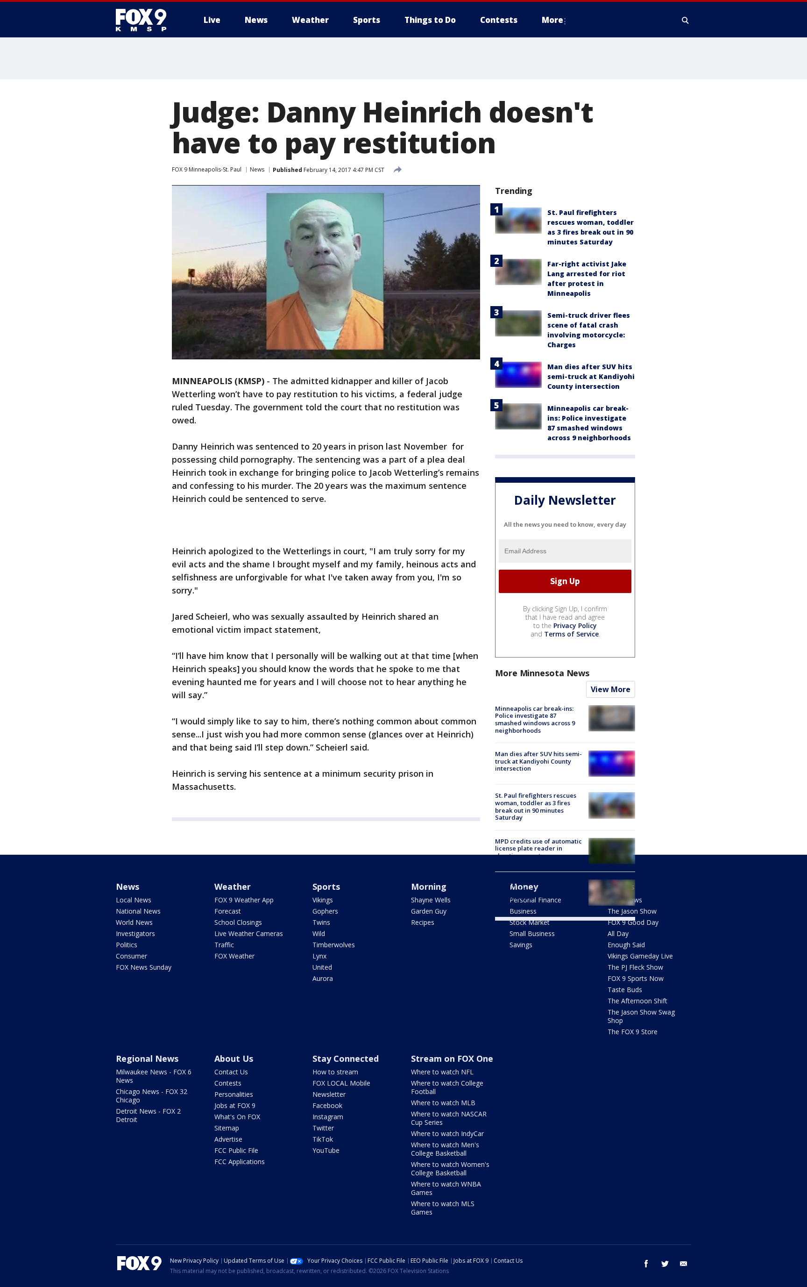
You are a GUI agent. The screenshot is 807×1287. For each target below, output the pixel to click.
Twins (321, 922)
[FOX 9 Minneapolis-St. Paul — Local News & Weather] (146, 20)
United (322, 967)
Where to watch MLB (443, 1102)
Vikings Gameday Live (640, 955)
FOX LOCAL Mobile (341, 1083)
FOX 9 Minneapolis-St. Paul (206, 169)
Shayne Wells (431, 899)
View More (610, 689)
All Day (618, 933)
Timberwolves (333, 944)
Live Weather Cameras (248, 933)
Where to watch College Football (447, 1087)
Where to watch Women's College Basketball (450, 1168)
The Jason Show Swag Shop (641, 1016)
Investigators (135, 933)
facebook (646, 1263)
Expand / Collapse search (685, 20)
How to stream (335, 1071)
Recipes (422, 922)
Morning (428, 886)
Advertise (228, 1139)
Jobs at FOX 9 (234, 1105)
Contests (227, 1083)
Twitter (323, 1127)
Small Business (532, 933)
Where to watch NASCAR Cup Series (449, 1118)
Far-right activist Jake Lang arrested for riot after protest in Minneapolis (539, 890)
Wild (318, 933)
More (552, 19)
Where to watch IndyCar (447, 1133)
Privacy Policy (575, 625)
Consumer (131, 955)
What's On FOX (237, 1116)
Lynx (319, 955)
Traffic (224, 944)
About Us (233, 1058)
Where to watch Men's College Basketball (445, 1149)
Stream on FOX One (452, 1058)
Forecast (227, 911)
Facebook (327, 1105)
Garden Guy (428, 911)
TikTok (322, 1139)
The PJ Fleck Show (635, 967)
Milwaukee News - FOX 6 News (153, 1076)
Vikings (322, 899)
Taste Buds (625, 989)
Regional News (147, 1058)
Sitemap (226, 1127)
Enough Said (626, 944)
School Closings (238, 922)
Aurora (322, 978)
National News (138, 911)
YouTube (326, 1150)
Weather (232, 886)
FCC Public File (236, 1150)
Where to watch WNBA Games (446, 1188)
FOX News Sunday (143, 967)
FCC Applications (239, 1161)
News (257, 169)
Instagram (327, 1116)
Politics (126, 944)
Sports (326, 886)
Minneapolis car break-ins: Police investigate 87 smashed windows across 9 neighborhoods (535, 719)
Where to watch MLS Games (442, 1207)
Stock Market (530, 922)
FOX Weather (234, 955)
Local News (133, 899)
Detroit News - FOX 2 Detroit (148, 1115)
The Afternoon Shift (637, 1000)
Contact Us (231, 1071)
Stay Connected (345, 1058)
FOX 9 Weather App (244, 899)
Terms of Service (571, 633)
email (683, 1263)
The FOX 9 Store (633, 1031)
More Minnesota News (542, 673)
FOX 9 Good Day (633, 922)
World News (134, 922)
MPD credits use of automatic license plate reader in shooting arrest (538, 848)
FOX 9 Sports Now (636, 978)
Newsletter (329, 1094)
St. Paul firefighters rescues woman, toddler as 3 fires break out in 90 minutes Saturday (535, 806)
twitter (665, 1263)
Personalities (233, 1094)
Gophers (325, 911)
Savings (521, 944)
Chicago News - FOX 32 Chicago (151, 1095)
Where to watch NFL (442, 1071)
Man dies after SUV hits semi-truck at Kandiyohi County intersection (591, 376)
